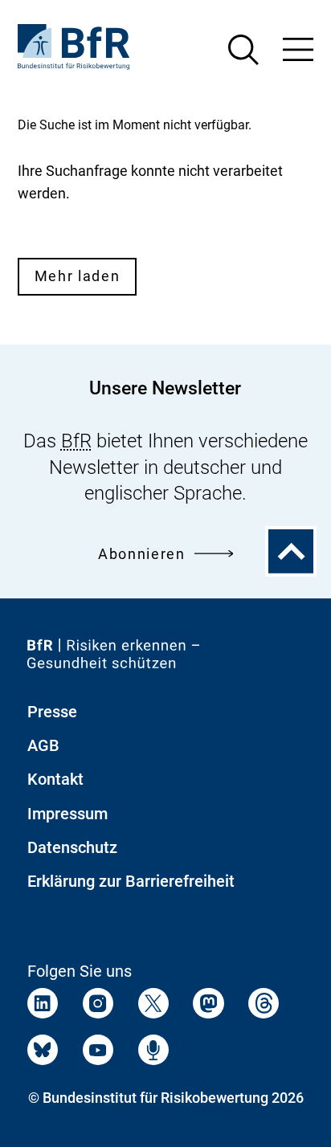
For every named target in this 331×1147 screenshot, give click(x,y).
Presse (52, 711)
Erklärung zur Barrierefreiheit (131, 881)
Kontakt (55, 779)
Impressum (67, 813)
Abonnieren (142, 553)
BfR (76, 440)
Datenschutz (72, 847)
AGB (43, 745)
